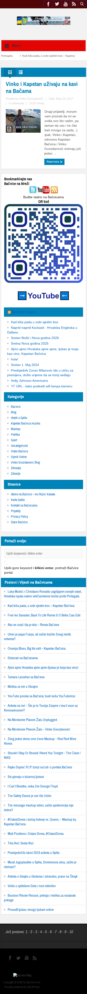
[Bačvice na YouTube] (44, 190)
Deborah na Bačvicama (23, 658)
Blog (13, 412)
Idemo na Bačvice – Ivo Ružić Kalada (33, 494)
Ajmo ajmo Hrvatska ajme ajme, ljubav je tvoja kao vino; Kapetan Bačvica (42, 351)
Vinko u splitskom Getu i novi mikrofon (32, 886)
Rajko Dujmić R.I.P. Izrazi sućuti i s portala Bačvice (40, 767)
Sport (14, 440)
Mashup (15, 429)
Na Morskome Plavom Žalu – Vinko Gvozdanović (39, 729)
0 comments (16, 103)
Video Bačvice (19, 451)
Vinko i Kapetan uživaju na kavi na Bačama (42, 88)
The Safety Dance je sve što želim (29, 796)
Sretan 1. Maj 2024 (25, 365)
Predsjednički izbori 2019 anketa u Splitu (34, 853)
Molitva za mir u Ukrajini (23, 687)
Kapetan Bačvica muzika (25, 423)
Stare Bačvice (19, 522)
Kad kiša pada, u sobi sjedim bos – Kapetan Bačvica (45, 55)
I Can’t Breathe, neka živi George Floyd (33, 786)
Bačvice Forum (24, 311)
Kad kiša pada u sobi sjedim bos (34, 322)
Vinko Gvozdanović (31, 98)
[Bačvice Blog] (43, 20)
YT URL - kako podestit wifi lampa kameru (41, 386)
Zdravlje (15, 474)
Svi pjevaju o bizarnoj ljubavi (26, 777)
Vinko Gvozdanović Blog (25, 463)
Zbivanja (16, 468)
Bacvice (15, 407)
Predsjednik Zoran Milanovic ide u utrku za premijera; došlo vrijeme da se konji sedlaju (40, 373)
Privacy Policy (19, 517)
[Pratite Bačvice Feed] (54, 190)
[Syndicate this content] (9, 311)
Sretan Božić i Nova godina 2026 (35, 338)
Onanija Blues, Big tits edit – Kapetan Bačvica (37, 648)
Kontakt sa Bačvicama (24, 506)
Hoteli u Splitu (19, 418)
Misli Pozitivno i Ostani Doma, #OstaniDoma (36, 834)
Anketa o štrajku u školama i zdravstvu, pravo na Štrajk (42, 876)
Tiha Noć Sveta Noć (21, 843)
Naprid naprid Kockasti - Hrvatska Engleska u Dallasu (42, 330)
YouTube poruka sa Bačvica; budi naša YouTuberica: (42, 696)
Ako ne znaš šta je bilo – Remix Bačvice (33, 625)
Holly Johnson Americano (29, 380)
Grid (10, 73)
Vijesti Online (19, 457)
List (21, 73)
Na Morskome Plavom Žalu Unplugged (32, 720)
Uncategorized (19, 446)
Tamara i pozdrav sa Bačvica (26, 677)
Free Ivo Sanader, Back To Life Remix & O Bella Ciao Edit (44, 615)
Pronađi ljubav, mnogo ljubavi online (31, 910)
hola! (14, 359)
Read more (53, 162)
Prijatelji (16, 511)
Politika (15, 435)
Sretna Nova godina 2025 (29, 343)
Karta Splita (18, 500)
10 (70, 931)
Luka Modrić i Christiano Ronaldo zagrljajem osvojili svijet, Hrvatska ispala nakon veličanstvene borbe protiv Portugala (43, 594)
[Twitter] (33, 190)
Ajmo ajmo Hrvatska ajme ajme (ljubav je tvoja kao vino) (43, 667)
